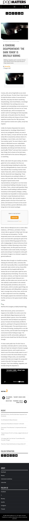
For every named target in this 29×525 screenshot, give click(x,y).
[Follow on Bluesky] (10, 13)
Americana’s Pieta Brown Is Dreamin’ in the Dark (12, 423)
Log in (20, 221)
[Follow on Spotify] (22, 13)
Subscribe (14, 217)
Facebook (3, 491)
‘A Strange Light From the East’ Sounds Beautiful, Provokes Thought (13, 439)
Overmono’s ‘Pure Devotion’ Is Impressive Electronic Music (13, 428)
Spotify (3, 502)
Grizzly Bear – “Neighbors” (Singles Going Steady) (14, 401)
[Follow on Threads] (19, 13)
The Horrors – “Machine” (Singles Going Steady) (15, 397)
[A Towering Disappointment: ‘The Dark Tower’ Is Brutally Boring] (14, 31)
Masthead (3, 472)
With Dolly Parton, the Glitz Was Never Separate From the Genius (14, 415)
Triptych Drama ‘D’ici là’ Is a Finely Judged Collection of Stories (14, 433)
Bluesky (3, 498)
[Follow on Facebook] (13, 13)
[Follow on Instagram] (16, 13)
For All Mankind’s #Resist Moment (9, 420)
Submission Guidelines (6, 479)
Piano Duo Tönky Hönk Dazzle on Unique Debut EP (13, 444)
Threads (3, 509)
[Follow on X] (7, 13)
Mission (3, 475)
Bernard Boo (7, 66)
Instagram (3, 505)
